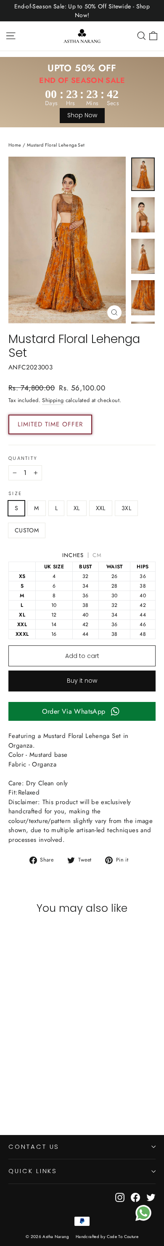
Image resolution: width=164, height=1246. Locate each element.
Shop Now (82, 115)
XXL (101, 508)
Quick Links (32, 1171)
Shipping (52, 400)
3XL (126, 508)
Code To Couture (123, 1236)
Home (14, 145)
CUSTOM (27, 530)
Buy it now (82, 680)
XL (77, 508)
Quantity (22, 459)
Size (15, 494)
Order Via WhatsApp (74, 711)
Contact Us (33, 1147)
